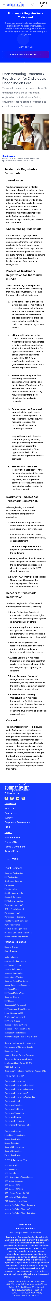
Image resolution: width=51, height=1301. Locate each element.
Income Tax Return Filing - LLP (17, 1209)
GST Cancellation (12, 1173)
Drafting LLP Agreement (15, 1017)
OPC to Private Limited (14, 909)
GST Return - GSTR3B (14, 1189)
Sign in (43, 2)
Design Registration (13, 1139)
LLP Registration (11, 877)
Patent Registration (13, 1155)
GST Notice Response (14, 1181)
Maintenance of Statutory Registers (19, 1047)
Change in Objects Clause (15, 1033)
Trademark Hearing (13, 1117)
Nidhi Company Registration (16, 937)
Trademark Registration (15, 1081)
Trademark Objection (14, 1105)
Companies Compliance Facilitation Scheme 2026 (25, 1071)
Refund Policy (12, 851)
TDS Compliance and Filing (16, 1201)
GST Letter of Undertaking (16, 1197)
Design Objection (12, 1143)
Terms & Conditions (15, 846)
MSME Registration (12, 925)
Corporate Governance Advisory (18, 1059)
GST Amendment (12, 1169)
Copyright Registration (14, 1147)
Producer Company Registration (18, 933)
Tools (7, 826)
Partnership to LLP (12, 913)
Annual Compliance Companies (17, 985)
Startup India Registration (16, 929)
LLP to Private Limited (14, 901)
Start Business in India (14, 893)
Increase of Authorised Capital (17, 1029)
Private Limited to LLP (14, 905)
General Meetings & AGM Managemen (20, 1043)
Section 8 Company (13, 897)
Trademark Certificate (14, 1109)
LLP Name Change (12, 1021)
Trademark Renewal (13, 1131)
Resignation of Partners (14, 977)
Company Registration (14, 873)
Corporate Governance (17, 822)
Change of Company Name (16, 1025)
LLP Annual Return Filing (15, 993)
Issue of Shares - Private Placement (20, 1055)
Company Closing (12, 997)
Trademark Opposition (14, 1113)
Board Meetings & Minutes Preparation (21, 1037)
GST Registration (12, 1165)
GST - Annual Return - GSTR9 (17, 1193)
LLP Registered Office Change (17, 1009)
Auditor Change (11, 957)
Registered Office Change (15, 961)
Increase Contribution (14, 973)
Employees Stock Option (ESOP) (18, 1063)
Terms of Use (11, 842)
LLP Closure (9, 1001)
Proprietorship (11, 889)
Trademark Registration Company (19, 1089)
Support (9, 817)
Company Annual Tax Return (16, 981)
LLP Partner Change (13, 965)
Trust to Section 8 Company (16, 921)
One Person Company (14, 881)
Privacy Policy (12, 837)
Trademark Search (12, 1101)
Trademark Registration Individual (19, 1085)
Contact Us (10, 813)
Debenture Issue (11, 1051)
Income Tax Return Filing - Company (20, 1205)
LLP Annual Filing (12, 989)
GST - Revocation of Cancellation (19, 1177)
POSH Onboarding (12, 1067)
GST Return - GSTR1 (13, 1185)
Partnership (9, 885)
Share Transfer (11, 951)
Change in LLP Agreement (15, 1005)
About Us (9, 808)
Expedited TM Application (15, 1135)
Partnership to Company (15, 917)
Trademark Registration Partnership (20, 1097)
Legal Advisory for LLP (14, 1013)
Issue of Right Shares (13, 969)
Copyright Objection (13, 1151)
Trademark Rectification (15, 1121)
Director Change (11, 947)
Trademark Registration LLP (16, 1093)
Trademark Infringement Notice (18, 1125)
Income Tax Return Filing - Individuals (20, 1213)
